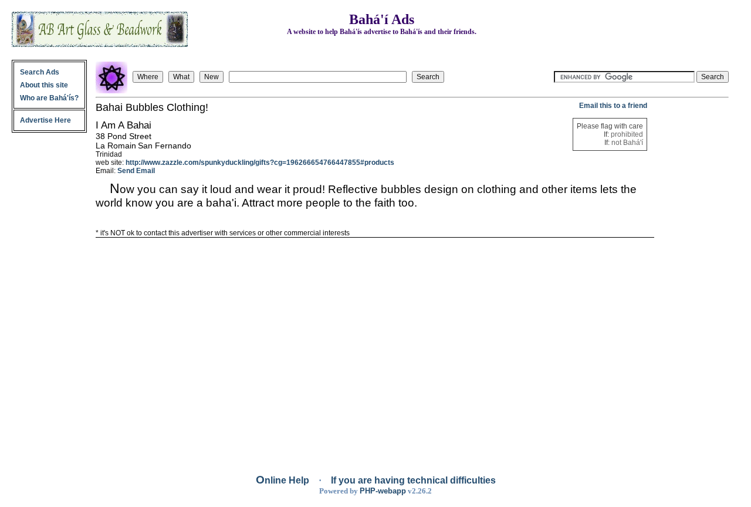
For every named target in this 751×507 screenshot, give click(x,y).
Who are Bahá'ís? (49, 98)
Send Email (136, 171)
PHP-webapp (383, 490)
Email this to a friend (613, 106)
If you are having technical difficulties (413, 480)
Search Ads (39, 72)
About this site (44, 85)
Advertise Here (45, 120)
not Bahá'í (627, 142)
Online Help (284, 480)
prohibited (627, 134)
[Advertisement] (692, 278)
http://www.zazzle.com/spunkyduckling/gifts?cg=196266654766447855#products (260, 162)
